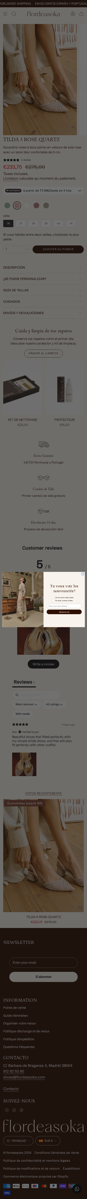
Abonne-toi (64, 612)
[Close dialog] (82, 574)
